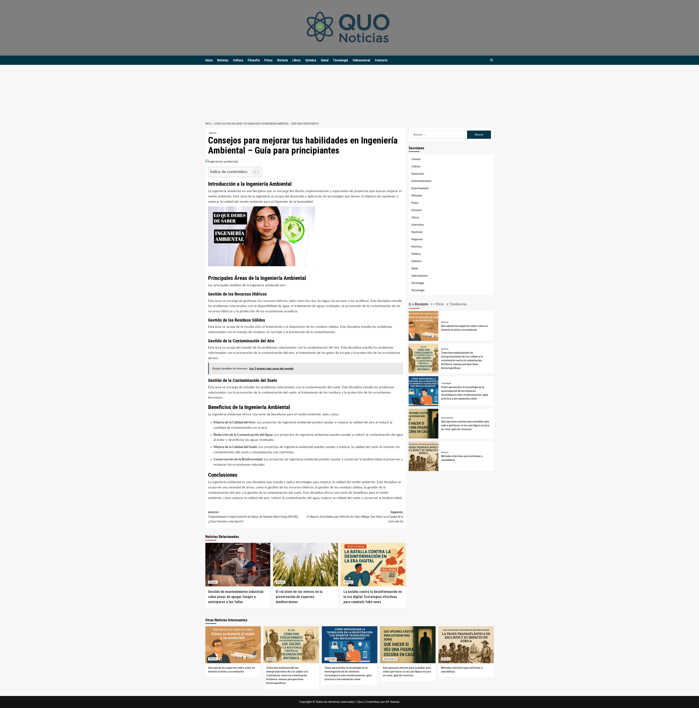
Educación (417, 173)
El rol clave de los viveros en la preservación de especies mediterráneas (299, 596)
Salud (324, 60)
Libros (296, 60)
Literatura (417, 224)
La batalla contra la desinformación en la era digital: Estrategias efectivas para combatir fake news (372, 596)
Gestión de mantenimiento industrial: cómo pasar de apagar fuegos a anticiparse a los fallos (236, 596)
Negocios (417, 239)
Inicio (209, 60)
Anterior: (253, 516)
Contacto (381, 60)
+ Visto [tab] (438, 304)
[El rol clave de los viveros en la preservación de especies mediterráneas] (305, 564)
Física (268, 60)
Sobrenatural (361, 60)
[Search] (491, 60)
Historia (282, 60)
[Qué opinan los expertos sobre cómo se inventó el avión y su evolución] (424, 325)
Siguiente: (354, 516)
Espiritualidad (420, 188)
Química (310, 60)
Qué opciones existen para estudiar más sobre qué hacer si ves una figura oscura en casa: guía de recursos (465, 425)
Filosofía (254, 60)
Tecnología (340, 60)
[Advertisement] (349, 92)
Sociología (417, 283)
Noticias (222, 60)
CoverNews (372, 701)
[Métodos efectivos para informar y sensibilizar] (424, 456)
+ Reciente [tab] (419, 304)
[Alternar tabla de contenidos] (254, 172)
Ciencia (415, 159)
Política (416, 254)
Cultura (238, 60)
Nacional (416, 232)
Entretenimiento (421, 181)
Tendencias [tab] (458, 304)
